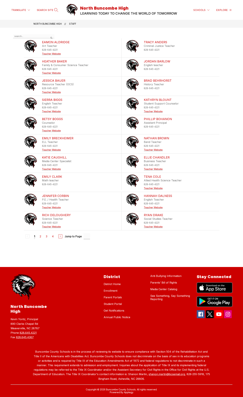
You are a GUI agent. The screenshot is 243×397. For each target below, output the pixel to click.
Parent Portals (113, 297)
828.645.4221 (28, 332)
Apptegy (128, 392)
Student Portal (113, 304)
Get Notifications (114, 310)
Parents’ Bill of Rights (163, 282)
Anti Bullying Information (166, 276)
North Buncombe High (48, 23)
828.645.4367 (25, 337)
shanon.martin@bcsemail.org (167, 374)
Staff (72, 23)
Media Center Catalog (163, 289)
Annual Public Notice (117, 317)
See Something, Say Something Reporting (170, 297)
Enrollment (110, 290)
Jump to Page (73, 236)
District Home (112, 284)
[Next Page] (60, 236)
